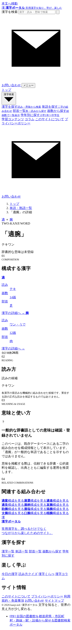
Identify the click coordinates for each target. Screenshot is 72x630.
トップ (6, 89)
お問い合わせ (34, 600)
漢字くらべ (46, 574)
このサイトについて (49, 119)
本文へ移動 (10, 3)
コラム (29, 119)
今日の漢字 (10, 574)
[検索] (57, 12)
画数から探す (52, 551)
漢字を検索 (10, 11)
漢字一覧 (8, 551)
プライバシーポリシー (47, 596)
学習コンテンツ (13, 119)
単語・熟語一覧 (21, 208)
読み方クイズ (28, 574)
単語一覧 (21, 551)
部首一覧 (35, 551)
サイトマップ (54, 600)
